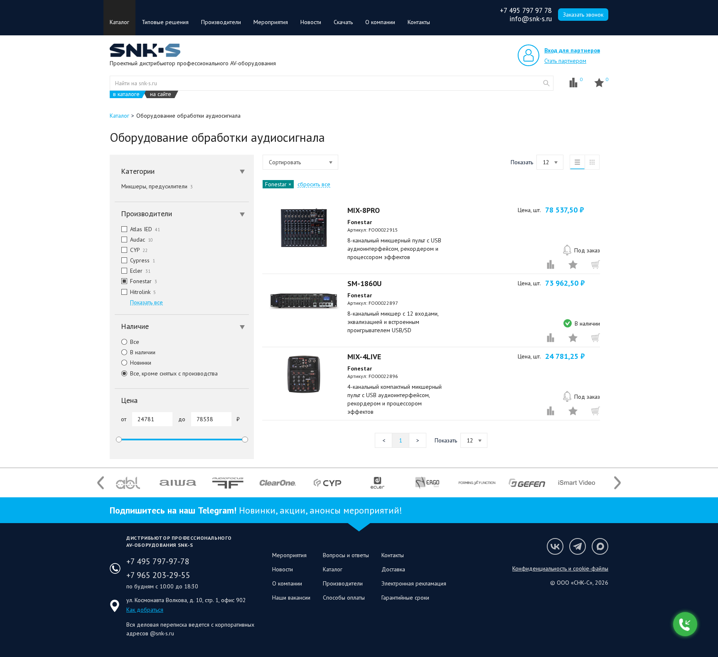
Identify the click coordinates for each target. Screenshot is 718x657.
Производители (221, 22)
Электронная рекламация (413, 583)
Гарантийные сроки (405, 597)
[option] (128, 483)
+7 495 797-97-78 (157, 561)
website (546, 83)
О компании (380, 22)
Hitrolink (143, 292)
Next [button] (617, 482)
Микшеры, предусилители (157, 186)
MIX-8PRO (363, 210)
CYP (139, 250)
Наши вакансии (291, 597)
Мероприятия (270, 22)
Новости (310, 22)
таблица (592, 162)
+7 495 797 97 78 (526, 10)
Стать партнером (565, 60)
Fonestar (143, 281)
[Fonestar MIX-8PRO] (303, 228)
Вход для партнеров (572, 50)
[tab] (182, 171)
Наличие (135, 326)
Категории (138, 171)
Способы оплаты (344, 597)
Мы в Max (600, 546)
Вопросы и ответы (346, 555)
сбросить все (314, 184)
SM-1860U (364, 283)
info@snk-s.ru (530, 18)
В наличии (142, 352)
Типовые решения (165, 22)
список (577, 162)
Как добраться (144, 609)
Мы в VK (555, 546)
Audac (141, 239)
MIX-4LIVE (364, 356)
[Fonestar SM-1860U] (303, 301)
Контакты (419, 22)
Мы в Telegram (577, 546)
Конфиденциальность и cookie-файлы (560, 568)
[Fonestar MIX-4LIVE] (303, 374)
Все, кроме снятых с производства (174, 373)
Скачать (343, 22)
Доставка (393, 569)
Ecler (140, 270)
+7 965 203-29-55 (158, 575)
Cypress (142, 260)
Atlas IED (145, 229)
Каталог (119, 22)
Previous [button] (100, 482)
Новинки (140, 362)
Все (134, 342)
